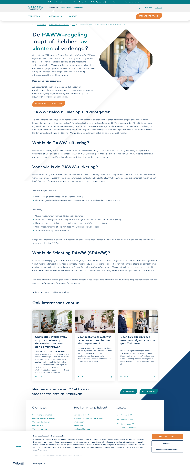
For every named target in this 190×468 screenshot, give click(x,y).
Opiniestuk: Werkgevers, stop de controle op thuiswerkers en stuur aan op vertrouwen (51, 342)
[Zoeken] (138, 8)
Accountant (66, 8)
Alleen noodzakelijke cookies (167, 450)
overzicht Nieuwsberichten (57, 292)
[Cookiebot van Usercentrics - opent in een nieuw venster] (18, 463)
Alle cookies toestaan (167, 437)
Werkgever (53, 8)
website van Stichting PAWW (45, 243)
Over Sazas (53, 16)
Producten (33, 16)
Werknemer (78, 8)
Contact (73, 16)
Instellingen (37, 464)
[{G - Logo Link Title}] (35, 8)
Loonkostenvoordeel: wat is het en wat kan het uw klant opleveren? (94, 340)
